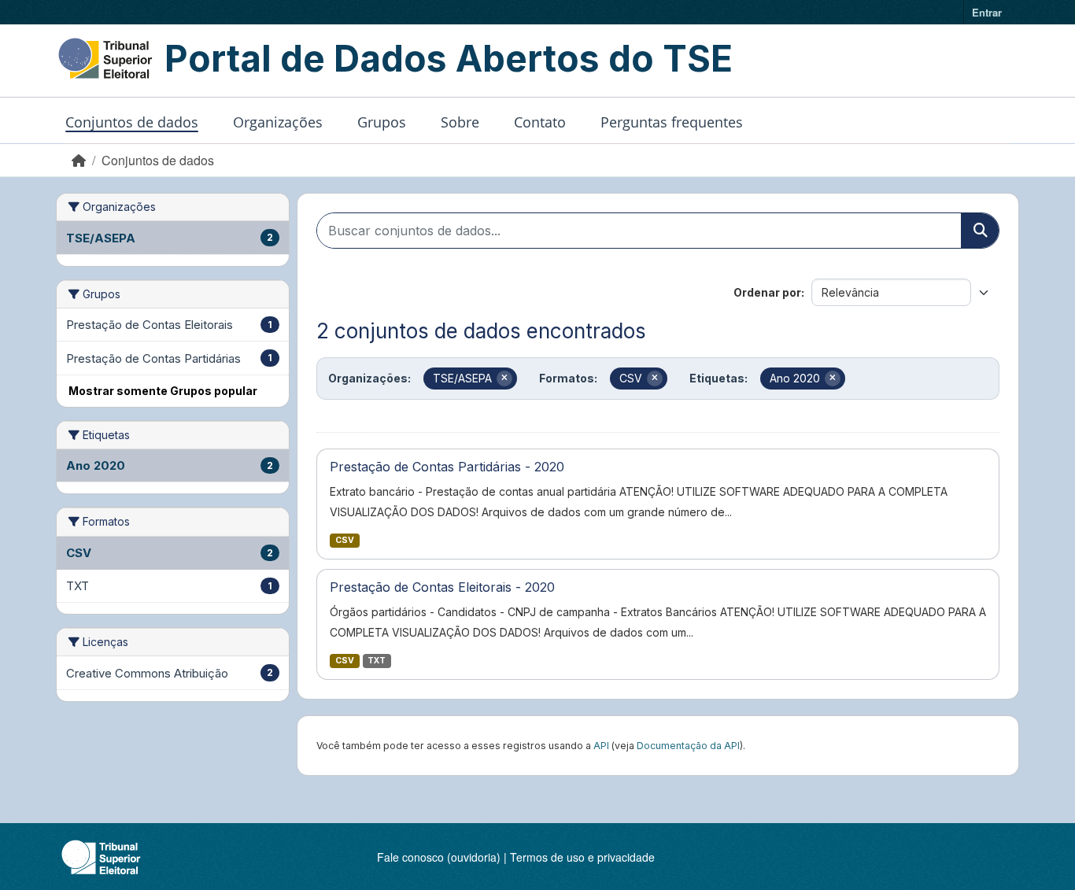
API (601, 746)
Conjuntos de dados (131, 122)
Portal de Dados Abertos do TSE (448, 58)
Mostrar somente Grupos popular (162, 390)
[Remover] (504, 378)
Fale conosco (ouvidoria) (439, 857)
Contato (540, 122)
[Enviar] (980, 230)
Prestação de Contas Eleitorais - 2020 (442, 587)
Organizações (278, 122)
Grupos (381, 122)
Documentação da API (688, 746)
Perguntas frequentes (671, 122)
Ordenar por (767, 292)
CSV (344, 540)
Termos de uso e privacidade (582, 857)
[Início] (79, 160)
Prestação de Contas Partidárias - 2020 (447, 467)
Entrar (987, 12)
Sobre (460, 122)
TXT (377, 660)
